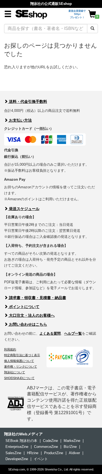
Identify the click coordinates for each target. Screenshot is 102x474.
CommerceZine (46, 447)
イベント (41, 459)
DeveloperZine (16, 459)
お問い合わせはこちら (27, 324)
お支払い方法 (20, 120)
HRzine (32, 453)
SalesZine (13, 453)
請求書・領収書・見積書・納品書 (37, 298)
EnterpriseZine (16, 447)
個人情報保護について (19, 360)
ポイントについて (23, 306)
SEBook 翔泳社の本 (21, 441)
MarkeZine (72, 441)
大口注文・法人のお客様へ (31, 315)
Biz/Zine (70, 447)
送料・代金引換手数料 (27, 101)
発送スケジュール (23, 209)
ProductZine (53, 453)
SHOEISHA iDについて (19, 378)
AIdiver (74, 453)
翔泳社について (14, 372)
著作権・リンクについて (20, 366)
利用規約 (10, 349)
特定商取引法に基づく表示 (22, 355)
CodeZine (50, 441)
